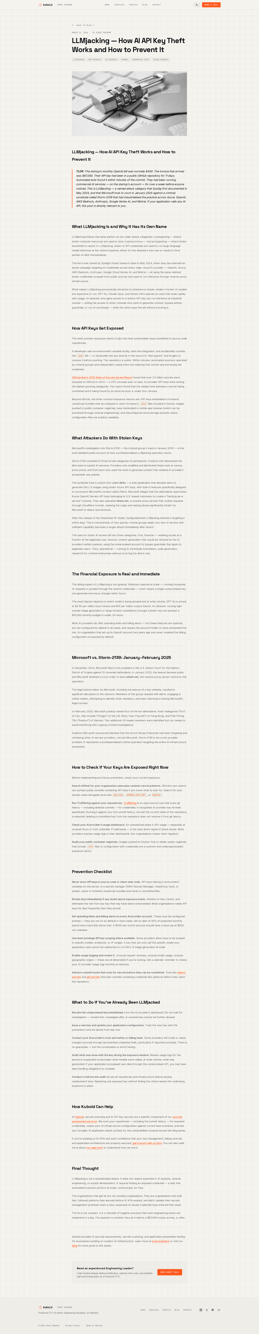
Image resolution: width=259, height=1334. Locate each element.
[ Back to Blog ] (83, 25)
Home (143, 1310)
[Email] (219, 1310)
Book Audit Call (170, 1272)
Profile (133, 5)
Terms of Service (94, 1325)
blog (74, 1245)
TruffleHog (130, 803)
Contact (156, 5)
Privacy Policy (72, 1325)
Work (107, 5)
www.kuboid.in (160, 1241)
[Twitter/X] (207, 1310)
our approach (94, 1147)
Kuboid (79, 1116)
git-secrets (93, 976)
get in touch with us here (147, 1143)
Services (119, 5)
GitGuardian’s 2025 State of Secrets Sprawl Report (102, 377)
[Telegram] (213, 1310)
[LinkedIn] (201, 1310)
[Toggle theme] (197, 4)
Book (211, 5)
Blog (145, 5)
